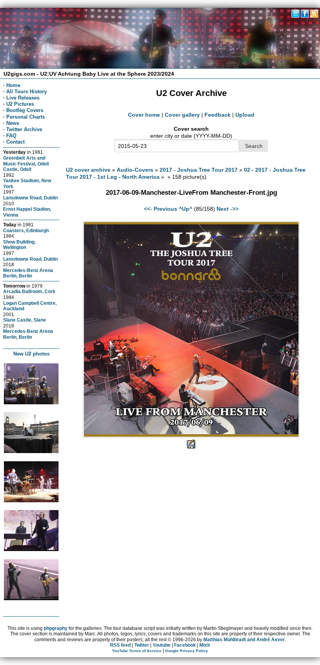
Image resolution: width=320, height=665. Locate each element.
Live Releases (22, 98)
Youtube (162, 645)
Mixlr (204, 645)
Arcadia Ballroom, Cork (29, 291)
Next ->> (227, 209)
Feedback (217, 115)
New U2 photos (31, 354)
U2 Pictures (20, 104)
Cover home (144, 115)
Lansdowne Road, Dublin (30, 197)
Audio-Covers (135, 170)
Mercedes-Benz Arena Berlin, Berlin (28, 273)
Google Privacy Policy (186, 651)
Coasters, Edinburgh (26, 230)
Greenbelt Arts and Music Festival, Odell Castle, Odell (26, 163)
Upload (244, 115)
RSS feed (120, 645)
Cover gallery (182, 115)
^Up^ (185, 209)
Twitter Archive (24, 129)
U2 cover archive (88, 170)
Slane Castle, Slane (24, 319)
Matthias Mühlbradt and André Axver (244, 639)
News (12, 123)
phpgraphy (56, 628)
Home (13, 85)
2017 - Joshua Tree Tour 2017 (199, 170)
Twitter (141, 645)
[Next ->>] (191, 436)
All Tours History (26, 91)
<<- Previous (160, 209)
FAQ (11, 136)
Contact (15, 142)
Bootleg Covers (24, 110)
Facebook (185, 645)
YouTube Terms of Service (137, 651)
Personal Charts (25, 117)
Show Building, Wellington (19, 244)
